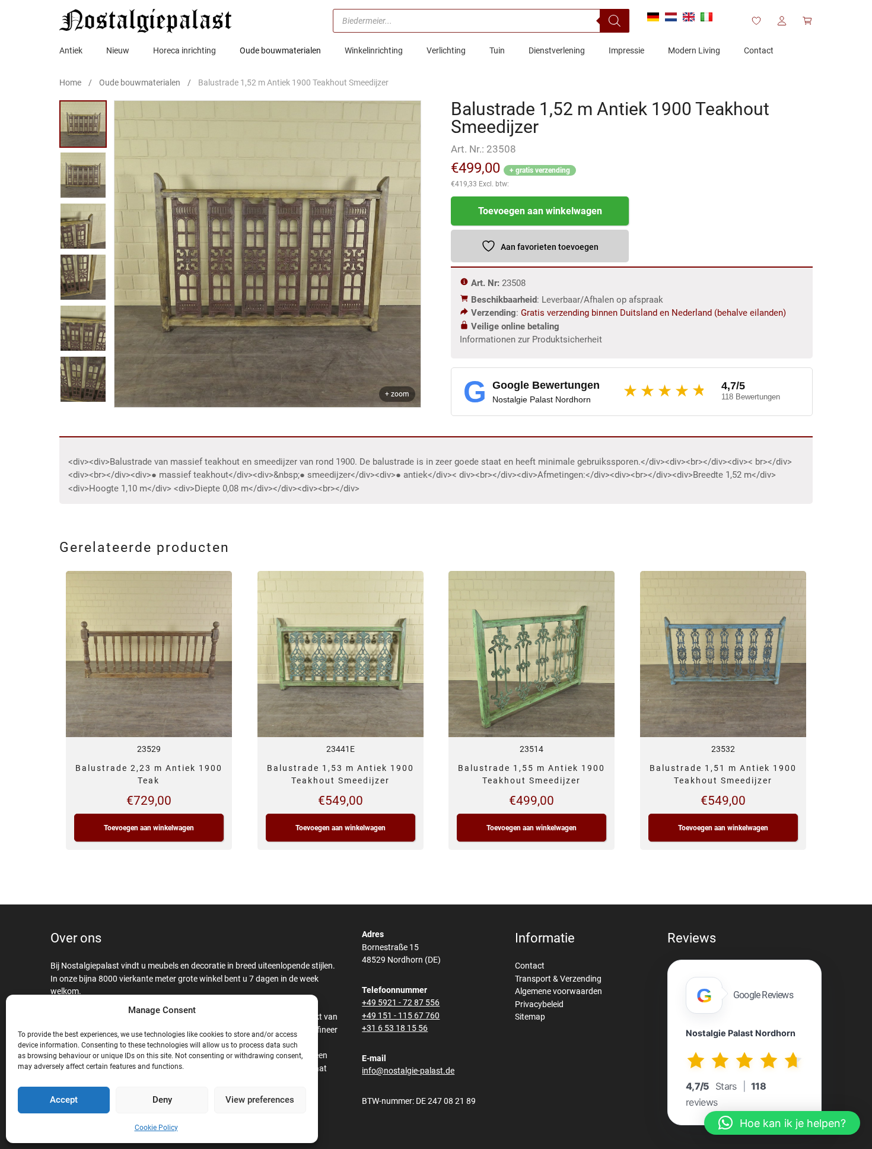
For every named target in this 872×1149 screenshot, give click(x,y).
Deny (162, 1099)
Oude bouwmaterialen (139, 82)
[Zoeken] (614, 21)
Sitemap (530, 1017)
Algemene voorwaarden (558, 991)
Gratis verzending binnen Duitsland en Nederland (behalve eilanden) (653, 312)
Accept (64, 1099)
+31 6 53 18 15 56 (395, 1028)
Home (70, 82)
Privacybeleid (539, 1004)
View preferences (259, 1099)
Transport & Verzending (558, 979)
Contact (530, 966)
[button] (782, 1123)
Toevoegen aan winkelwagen (540, 211)
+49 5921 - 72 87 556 (401, 1003)
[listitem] (83, 124)
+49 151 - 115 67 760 (401, 1016)
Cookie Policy (156, 1127)
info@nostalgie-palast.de (408, 1071)
